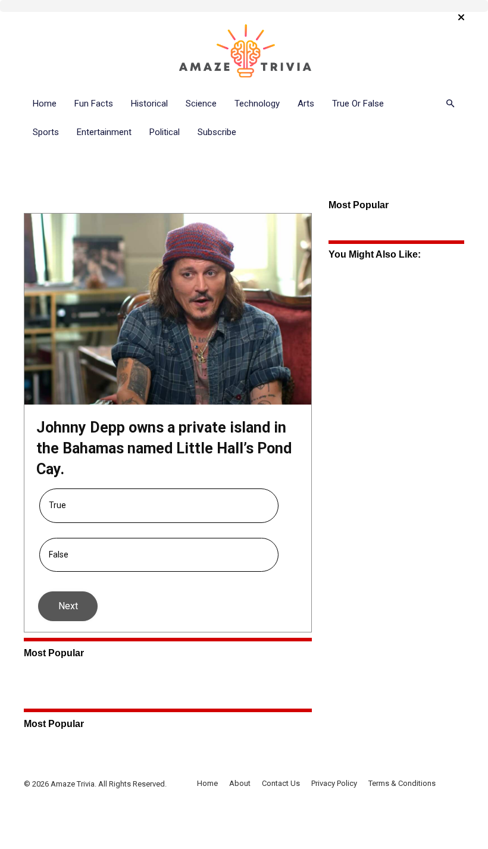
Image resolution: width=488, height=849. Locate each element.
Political (164, 132)
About (240, 783)
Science (201, 103)
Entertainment (104, 132)
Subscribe (217, 132)
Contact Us (281, 783)
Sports (46, 132)
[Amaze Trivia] (244, 51)
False (58, 554)
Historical (149, 103)
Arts (306, 103)
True (57, 505)
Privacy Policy (334, 783)
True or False (358, 103)
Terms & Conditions (402, 783)
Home (45, 103)
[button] (450, 103)
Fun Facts (93, 103)
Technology (257, 103)
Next (68, 606)
